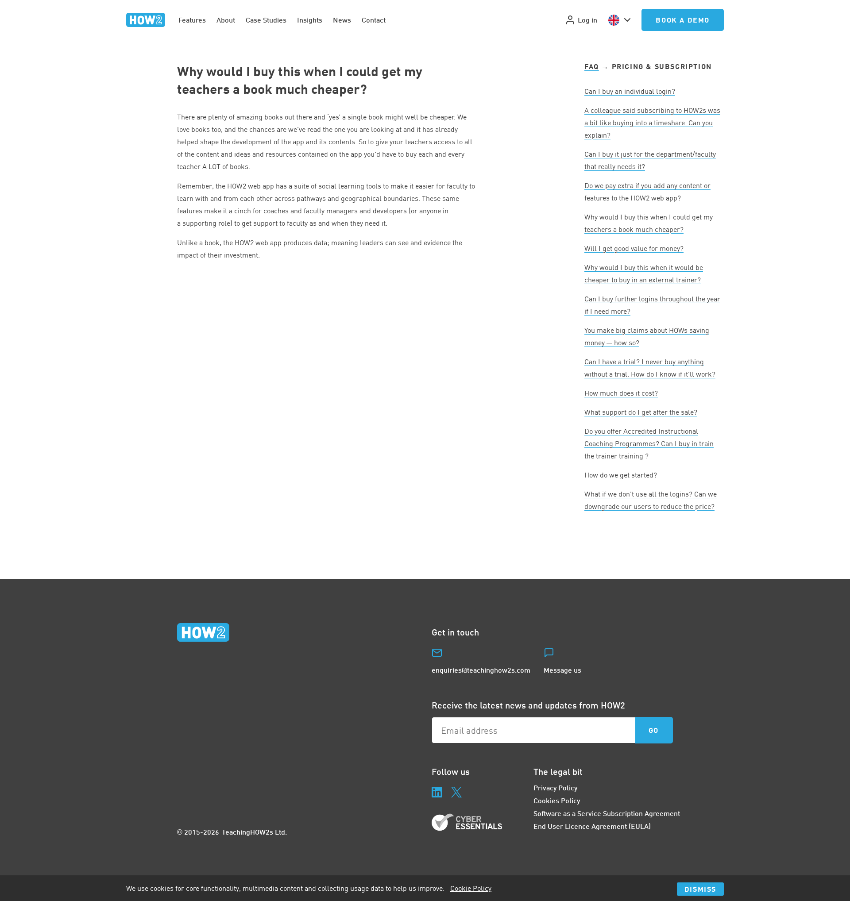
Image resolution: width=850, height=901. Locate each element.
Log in (587, 19)
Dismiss (700, 889)
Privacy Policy (555, 787)
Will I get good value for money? (634, 248)
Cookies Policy (556, 800)
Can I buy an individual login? (629, 91)
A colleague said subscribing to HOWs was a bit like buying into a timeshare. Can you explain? (652, 122)
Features (192, 19)
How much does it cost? (621, 393)
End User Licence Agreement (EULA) (592, 826)
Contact (374, 19)
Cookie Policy (470, 888)
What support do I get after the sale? (640, 412)
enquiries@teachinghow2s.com (481, 670)
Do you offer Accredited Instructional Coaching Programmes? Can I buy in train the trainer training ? (649, 443)
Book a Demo (683, 19)
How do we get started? (620, 474)
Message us (562, 670)
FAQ (591, 66)
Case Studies (266, 19)
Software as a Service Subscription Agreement (606, 813)
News (342, 19)
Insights (309, 19)
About (225, 19)
